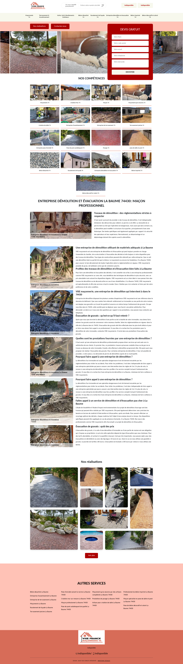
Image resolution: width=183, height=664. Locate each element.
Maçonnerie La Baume (38, 604)
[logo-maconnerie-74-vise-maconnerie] (91, 637)
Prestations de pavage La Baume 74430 (105, 599)
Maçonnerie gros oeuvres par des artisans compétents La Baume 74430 (106, 593)
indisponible (129, 5)
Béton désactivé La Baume (39, 592)
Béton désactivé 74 (83, 16)
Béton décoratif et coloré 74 (150, 16)
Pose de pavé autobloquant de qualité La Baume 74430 (75, 608)
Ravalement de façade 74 (98, 16)
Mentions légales (104, 660)
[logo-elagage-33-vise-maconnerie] (38, 5)
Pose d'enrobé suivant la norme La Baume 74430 (75, 593)
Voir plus (91, 556)
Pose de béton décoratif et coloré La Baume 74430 (135, 607)
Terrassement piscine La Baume (41, 612)
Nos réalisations (39, 26)
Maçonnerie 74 (29, 16)
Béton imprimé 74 (135, 16)
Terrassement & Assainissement (44, 16)
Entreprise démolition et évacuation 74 (117, 16)
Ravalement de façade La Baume (41, 608)
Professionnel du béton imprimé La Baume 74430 (138, 593)
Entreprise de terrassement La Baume (43, 600)
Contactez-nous (60, 26)
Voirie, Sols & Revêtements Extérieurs (65, 16)
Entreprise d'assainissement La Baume (43, 596)
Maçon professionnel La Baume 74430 (74, 603)
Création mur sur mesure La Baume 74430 (76, 599)
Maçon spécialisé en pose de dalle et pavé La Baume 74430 (137, 600)
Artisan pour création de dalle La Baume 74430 (106, 604)
